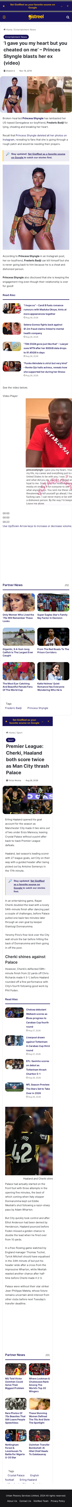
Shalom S (10, 70)
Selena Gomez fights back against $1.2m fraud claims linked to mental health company (44, 329)
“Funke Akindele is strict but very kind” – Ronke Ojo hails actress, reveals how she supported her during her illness (46, 367)
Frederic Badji (13, 708)
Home (9, 29)
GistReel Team (40, 1501)
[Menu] (4, 18)
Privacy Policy (58, 1501)
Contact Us (25, 1501)
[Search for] (67, 18)
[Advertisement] (36, 547)
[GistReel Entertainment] (36, 16)
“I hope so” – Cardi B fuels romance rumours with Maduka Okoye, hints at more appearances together (45, 309)
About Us (12, 1501)
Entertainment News (25, 29)
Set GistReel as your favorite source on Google (33, 6)
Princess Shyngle (37, 708)
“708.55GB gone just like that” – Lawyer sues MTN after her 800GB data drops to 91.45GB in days (46, 348)
